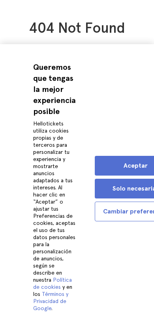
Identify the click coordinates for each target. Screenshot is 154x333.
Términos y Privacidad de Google (50, 301)
